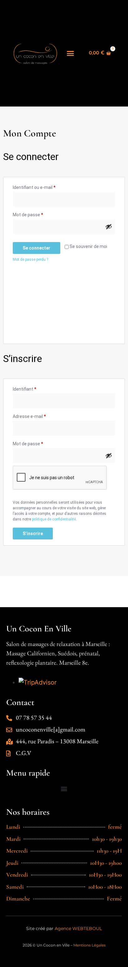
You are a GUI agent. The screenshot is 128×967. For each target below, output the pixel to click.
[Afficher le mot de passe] (108, 226)
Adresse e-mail (40, 415)
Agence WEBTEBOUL (78, 928)
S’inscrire (33, 533)
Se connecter (36, 247)
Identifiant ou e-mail (45, 186)
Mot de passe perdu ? (30, 259)
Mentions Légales (89, 945)
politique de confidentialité (54, 519)
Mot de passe (38, 213)
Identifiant (35, 388)
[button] (70, 53)
